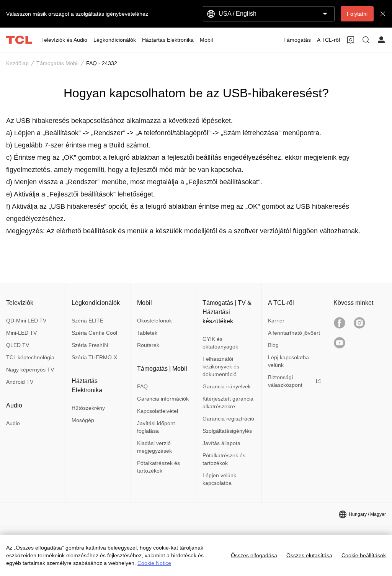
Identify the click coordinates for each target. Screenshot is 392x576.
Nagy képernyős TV (30, 370)
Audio (13, 423)
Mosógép (83, 420)
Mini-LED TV (21, 333)
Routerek (148, 345)
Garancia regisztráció (228, 419)
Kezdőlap (17, 63)
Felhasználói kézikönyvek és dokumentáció (221, 366)
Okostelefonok (154, 320)
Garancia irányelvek (227, 386)
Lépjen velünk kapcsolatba (219, 479)
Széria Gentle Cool (94, 333)
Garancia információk (163, 399)
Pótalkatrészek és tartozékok (158, 467)
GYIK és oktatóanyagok (220, 343)
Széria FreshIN (90, 345)
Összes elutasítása (309, 555)
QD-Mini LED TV (26, 320)
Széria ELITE (87, 320)
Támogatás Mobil (57, 63)
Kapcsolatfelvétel (157, 411)
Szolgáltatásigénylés (227, 431)
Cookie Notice (154, 563)
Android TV (19, 382)
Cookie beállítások (363, 555)
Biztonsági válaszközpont (285, 381)
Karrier (276, 320)
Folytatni (357, 14)
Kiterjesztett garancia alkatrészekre (228, 402)
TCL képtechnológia (30, 357)
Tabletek (147, 333)
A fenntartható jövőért (294, 333)
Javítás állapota (221, 443)
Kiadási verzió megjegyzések (154, 447)
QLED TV (17, 345)
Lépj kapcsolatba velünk (288, 361)
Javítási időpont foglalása (156, 427)
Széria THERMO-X (94, 357)
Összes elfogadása (254, 555)
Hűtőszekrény (88, 408)
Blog (273, 345)
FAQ (142, 386)
